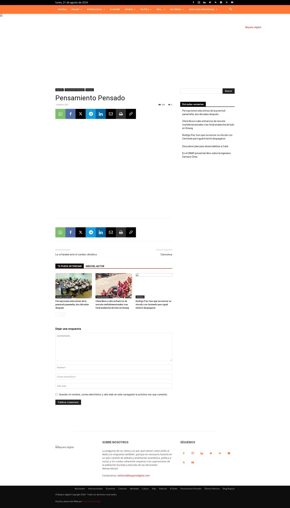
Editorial (163, 488)
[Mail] (209, 2)
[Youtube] (232, 2)
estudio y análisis (63, 297)
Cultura (145, 488)
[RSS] (215, 2)
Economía (115, 9)
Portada (62, 9)
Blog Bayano (229, 488)
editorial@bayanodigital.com (133, 475)
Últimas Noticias (212, 488)
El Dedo (173, 488)
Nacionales (80, 488)
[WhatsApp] (60, 114)
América (140, 297)
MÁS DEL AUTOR (95, 266)
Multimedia (175, 9)
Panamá (75, 9)
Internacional (94, 9)
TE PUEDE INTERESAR (69, 266)
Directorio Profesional (202, 9)
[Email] (111, 114)
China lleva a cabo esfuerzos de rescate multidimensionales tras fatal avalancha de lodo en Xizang (112, 304)
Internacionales (102, 297)
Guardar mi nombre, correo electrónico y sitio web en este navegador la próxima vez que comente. (113, 394)
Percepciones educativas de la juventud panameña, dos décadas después (72, 304)
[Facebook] (193, 2)
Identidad (134, 488)
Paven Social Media (91, 501)
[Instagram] (198, 2)
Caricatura (166, 254)
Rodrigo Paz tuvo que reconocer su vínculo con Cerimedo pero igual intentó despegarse (153, 304)
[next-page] (63, 314)
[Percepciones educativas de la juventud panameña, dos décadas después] (73, 285)
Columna (122, 488)
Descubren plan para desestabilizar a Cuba (205, 146)
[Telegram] (221, 2)
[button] (231, 9)
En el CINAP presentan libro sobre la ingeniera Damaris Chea (206, 155)
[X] (226, 2)
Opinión (129, 9)
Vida (154, 488)
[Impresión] (121, 114)
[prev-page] (57, 314)
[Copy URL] (131, 114)
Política (144, 9)
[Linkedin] (204, 2)
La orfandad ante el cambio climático (76, 254)
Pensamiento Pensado (75, 90)
